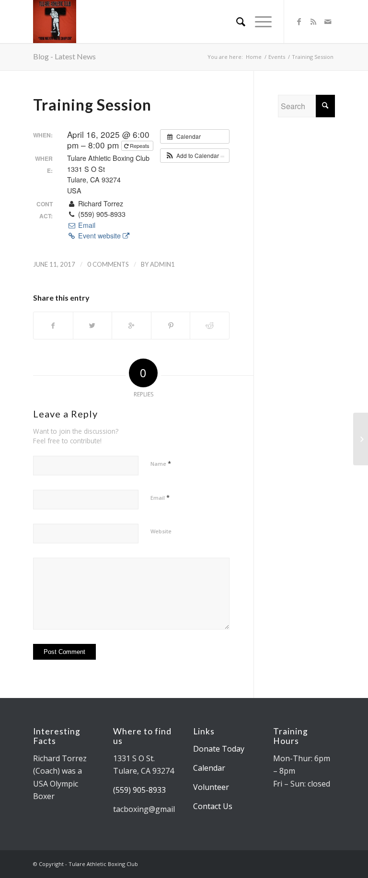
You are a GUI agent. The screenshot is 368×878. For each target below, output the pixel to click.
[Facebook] (299, 21)
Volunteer (211, 787)
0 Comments (108, 264)
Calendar (209, 768)
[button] (195, 155)
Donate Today (218, 748)
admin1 (162, 264)
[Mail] (328, 21)
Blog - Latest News (64, 56)
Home (254, 56)
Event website (99, 235)
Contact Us (212, 806)
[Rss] (313, 21)
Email (85, 225)
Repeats (139, 145)
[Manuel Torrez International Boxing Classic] (360, 439)
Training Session (92, 104)
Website (161, 531)
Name (160, 463)
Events (276, 56)
